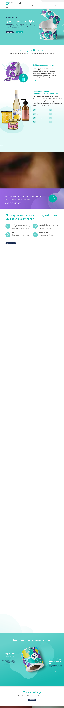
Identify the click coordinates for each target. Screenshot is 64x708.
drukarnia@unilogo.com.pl (47, 1)
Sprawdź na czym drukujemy (9, 664)
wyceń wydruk (19, 32)
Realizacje (46, 5)
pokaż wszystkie (32, 699)
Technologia (37, 5)
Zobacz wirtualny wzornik (54, 671)
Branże (42, 5)
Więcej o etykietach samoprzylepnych (40, 80)
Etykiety (31, 5)
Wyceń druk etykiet (10, 243)
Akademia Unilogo (53, 5)
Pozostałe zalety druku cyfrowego (25, 243)
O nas (59, 5)
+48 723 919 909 (56, 1)
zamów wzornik (9, 32)
